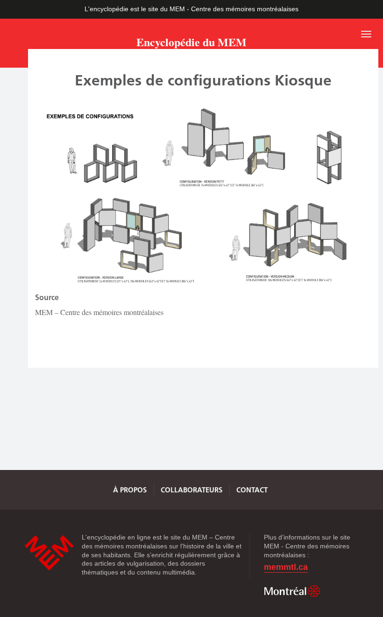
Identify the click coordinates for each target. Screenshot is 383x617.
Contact (252, 489)
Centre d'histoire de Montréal (49, 553)
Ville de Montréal (292, 591)
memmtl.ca (286, 567)
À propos (130, 489)
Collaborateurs (191, 489)
